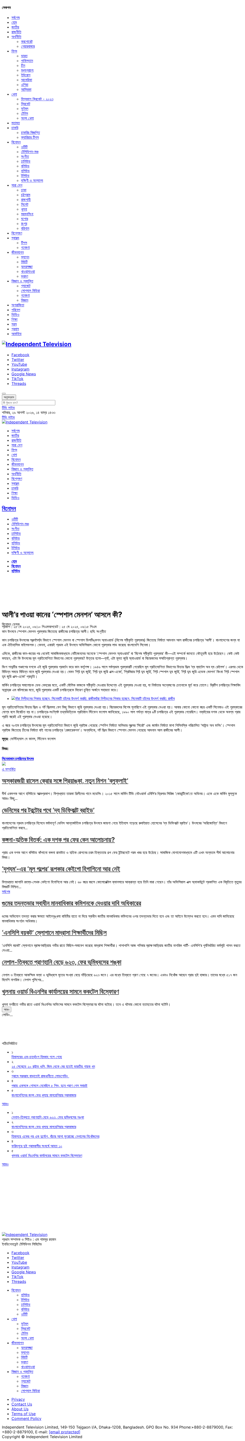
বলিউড (25, 166)
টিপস (24, 242)
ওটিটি (24, 146)
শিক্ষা (14, 319)
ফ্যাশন (25, 257)
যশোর (24, 218)
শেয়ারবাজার (28, 46)
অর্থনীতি (16, 36)
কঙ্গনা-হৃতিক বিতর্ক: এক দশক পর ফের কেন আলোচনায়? (58, 840)
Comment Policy (26, 1418)
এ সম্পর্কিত (9, 769)
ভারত (24, 55)
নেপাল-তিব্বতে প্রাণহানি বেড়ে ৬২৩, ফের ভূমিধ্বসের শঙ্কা (61, 962)
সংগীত (25, 156)
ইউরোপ (25, 75)
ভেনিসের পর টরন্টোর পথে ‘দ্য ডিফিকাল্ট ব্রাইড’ (48, 810)
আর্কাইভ (16, 333)
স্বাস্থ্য (15, 237)
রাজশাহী (26, 199)
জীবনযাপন (17, 252)
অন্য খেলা (27, 118)
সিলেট (24, 204)
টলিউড (25, 175)
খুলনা (24, 209)
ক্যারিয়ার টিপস (30, 137)
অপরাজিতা (17, 305)
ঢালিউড (25, 161)
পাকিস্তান (27, 60)
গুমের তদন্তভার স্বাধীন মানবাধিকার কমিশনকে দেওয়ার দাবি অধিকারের (71, 903)
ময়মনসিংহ (27, 214)
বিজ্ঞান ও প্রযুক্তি (22, 281)
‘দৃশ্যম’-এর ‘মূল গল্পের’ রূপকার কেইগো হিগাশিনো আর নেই (61, 869)
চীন (23, 65)
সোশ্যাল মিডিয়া (30, 290)
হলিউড (25, 170)
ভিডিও (15, 314)
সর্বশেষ (15, 17)
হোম (14, 22)
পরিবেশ (15, 309)
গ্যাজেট (25, 285)
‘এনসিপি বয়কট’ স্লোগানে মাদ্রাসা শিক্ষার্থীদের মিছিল (54, 933)
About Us (19, 1409)
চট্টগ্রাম (25, 194)
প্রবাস (15, 328)
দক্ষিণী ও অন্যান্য (32, 180)
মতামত (15, 122)
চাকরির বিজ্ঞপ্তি (30, 132)
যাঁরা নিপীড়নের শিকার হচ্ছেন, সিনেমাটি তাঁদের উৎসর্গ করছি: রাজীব (135, 698)
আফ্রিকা (26, 89)
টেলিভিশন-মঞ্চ (30, 151)
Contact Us (21, 1404)
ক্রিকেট (25, 103)
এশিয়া (24, 84)
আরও (6, 1009)
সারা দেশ (16, 185)
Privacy (18, 1399)
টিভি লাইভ (8, 407)
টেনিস (24, 113)
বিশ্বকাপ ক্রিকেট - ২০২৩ (37, 99)
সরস (14, 324)
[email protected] (64, 1432)
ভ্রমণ (24, 276)
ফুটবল (24, 108)
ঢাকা (23, 190)
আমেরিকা (26, 79)
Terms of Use (23, 1413)
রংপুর (24, 223)
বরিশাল (25, 228)
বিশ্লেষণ (16, 233)
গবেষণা (25, 247)
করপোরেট (27, 41)
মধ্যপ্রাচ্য (27, 70)
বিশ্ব (14, 51)
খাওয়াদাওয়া (28, 271)
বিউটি (24, 261)
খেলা (14, 94)
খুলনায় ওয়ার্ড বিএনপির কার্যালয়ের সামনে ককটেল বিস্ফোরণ (60, 991)
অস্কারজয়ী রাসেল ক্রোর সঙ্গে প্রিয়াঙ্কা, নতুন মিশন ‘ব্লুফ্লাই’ (65, 781)
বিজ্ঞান (24, 300)
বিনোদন (16, 142)
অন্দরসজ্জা (27, 266)
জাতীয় (15, 27)
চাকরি (14, 127)
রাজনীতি (16, 31)
